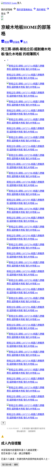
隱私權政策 (21, 431)
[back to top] (3, 423)
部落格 (16, 42)
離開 (16, 465)
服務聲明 (31, 431)
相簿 (6, 42)
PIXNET (16, 428)
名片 (25, 42)
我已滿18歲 (6, 465)
